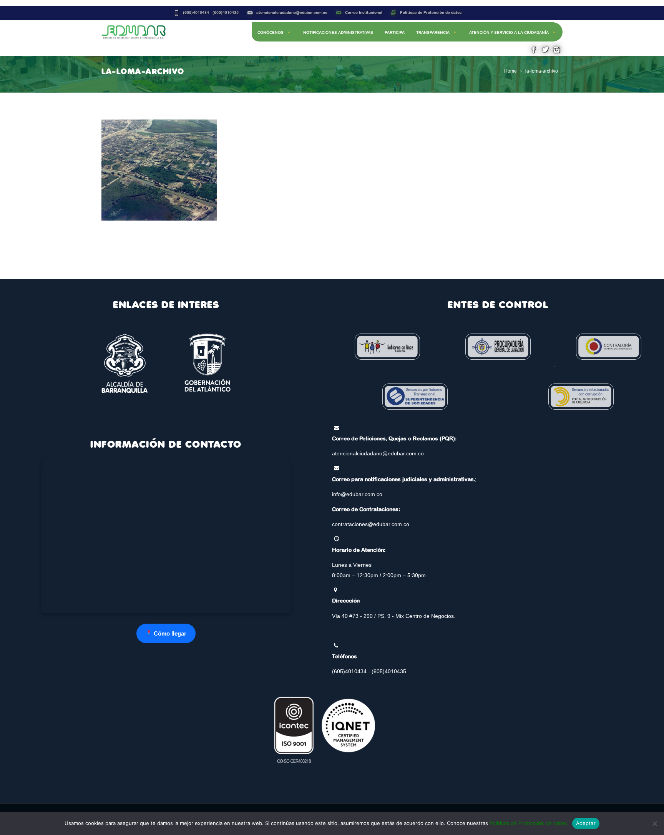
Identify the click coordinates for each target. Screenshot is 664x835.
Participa (395, 32)
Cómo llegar (169, 633)
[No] (654, 823)
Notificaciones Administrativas (338, 32)
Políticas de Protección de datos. (529, 823)
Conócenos (270, 32)
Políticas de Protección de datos (430, 12)
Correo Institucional (363, 12)
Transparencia (433, 32)
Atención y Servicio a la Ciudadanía (509, 32)
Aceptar (586, 823)
